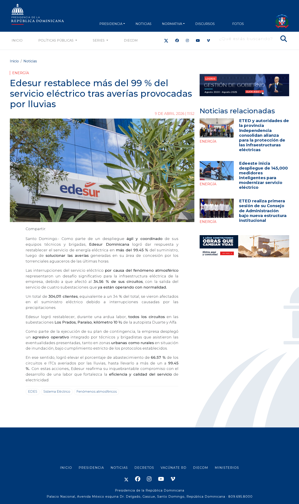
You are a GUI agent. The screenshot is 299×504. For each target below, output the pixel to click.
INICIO (66, 468)
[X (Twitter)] (166, 40)
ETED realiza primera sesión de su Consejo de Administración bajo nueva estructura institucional (263, 210)
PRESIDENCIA (110, 24)
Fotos (238, 24)
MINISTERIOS (227, 468)
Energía (20, 73)
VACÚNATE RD (173, 468)
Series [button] (99, 40)
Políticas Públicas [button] (56, 40)
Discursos (205, 24)
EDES (32, 392)
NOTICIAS (143, 24)
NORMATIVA (172, 24)
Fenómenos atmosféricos (96, 392)
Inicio (17, 40)
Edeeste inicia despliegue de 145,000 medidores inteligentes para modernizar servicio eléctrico (263, 175)
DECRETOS (144, 468)
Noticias (30, 61)
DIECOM (131, 40)
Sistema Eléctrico (56, 392)
